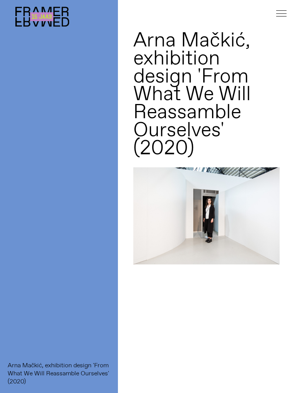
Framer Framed (42, 17)
